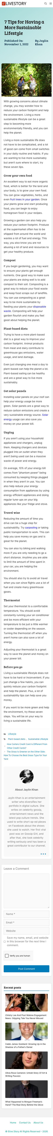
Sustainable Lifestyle (38, 739)
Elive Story (13, 1131)
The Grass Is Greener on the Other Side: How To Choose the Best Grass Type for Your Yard (25, 755)
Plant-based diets (16, 739)
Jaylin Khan (41, 42)
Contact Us (25, 1122)
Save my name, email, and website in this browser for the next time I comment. (27, 941)
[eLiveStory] (13, 3)
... (43, 852)
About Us (38, 1122)
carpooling (31, 527)
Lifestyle (12, 734)
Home (13, 1122)
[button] (45, 3)
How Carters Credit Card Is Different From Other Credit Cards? (27, 746)
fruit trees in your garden (24, 199)
